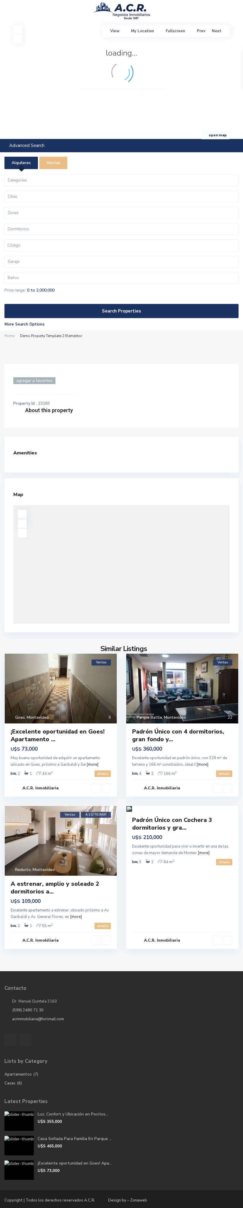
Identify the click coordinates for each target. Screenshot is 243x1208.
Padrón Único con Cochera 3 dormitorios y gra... (172, 824)
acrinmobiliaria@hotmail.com (38, 1019)
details (102, 773)
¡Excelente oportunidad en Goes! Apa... (75, 1163)
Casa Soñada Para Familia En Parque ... (75, 1138)
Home (9, 335)
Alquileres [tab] (21, 163)
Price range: (15, 290)
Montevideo (38, 717)
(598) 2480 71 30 (28, 1010)
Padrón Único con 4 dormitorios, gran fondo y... (178, 735)
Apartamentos (18, 1074)
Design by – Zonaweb (127, 1200)
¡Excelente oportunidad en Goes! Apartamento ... (58, 735)
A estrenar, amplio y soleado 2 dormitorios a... (55, 888)
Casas (9, 1083)
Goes (20, 717)
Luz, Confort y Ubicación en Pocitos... (73, 1114)
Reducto (23, 869)
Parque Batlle (149, 717)
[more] (92, 764)
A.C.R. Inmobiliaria (41, 788)
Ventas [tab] (53, 163)
